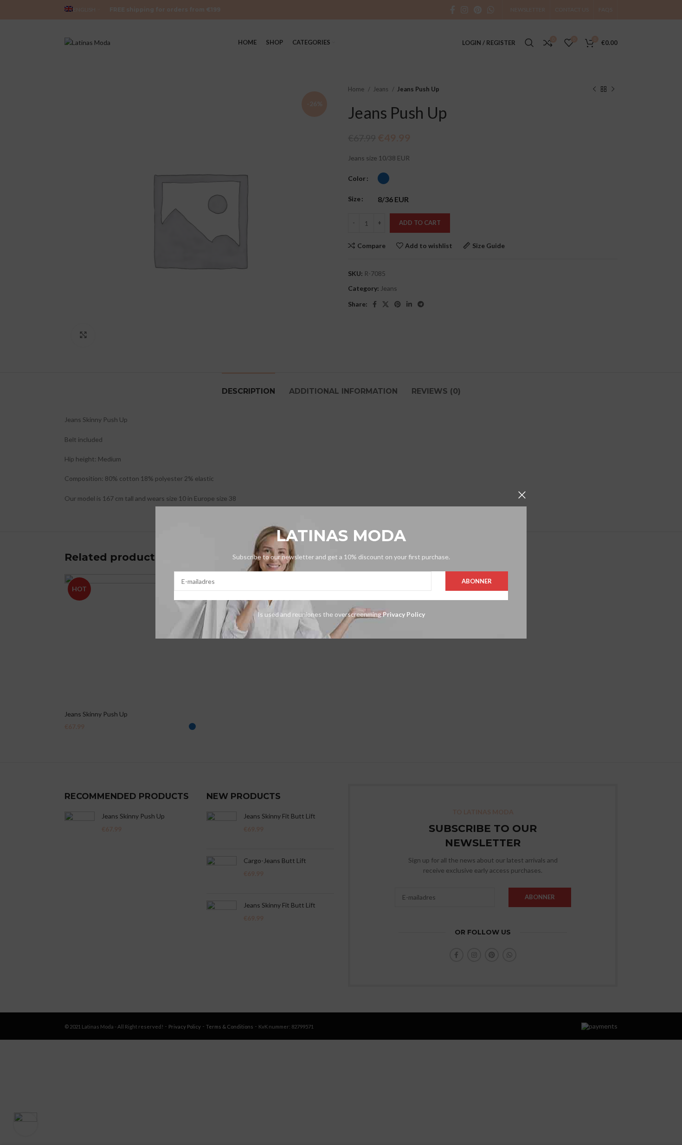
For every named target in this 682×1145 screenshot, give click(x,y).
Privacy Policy (403, 614)
